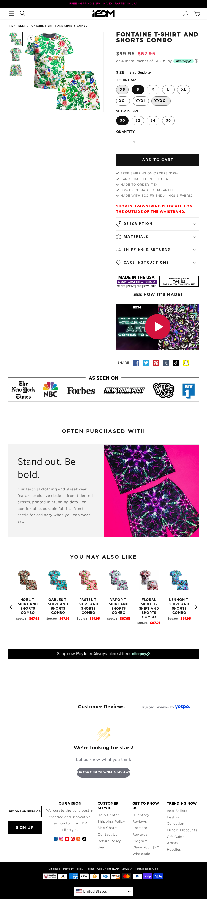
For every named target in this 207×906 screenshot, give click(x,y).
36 (168, 120)
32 (137, 120)
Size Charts (108, 827)
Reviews (139, 821)
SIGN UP (25, 827)
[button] (11, 13)
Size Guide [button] (138, 72)
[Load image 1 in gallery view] (16, 39)
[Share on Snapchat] (186, 362)
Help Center (108, 815)
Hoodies (174, 849)
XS (122, 89)
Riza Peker (17, 26)
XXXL (140, 101)
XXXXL (161, 101)
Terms (90, 868)
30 (122, 120)
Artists (172, 843)
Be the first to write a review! (103, 772)
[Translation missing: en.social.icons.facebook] (137, 362)
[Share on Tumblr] (167, 362)
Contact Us (107, 834)
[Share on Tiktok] (176, 362)
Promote (139, 827)
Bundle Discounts (182, 830)
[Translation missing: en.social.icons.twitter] (147, 362)
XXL (123, 101)
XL (183, 89)
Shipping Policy (111, 821)
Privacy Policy (73, 868)
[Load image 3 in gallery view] (16, 70)
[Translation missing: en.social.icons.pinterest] (157, 362)
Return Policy (109, 841)
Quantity (125, 132)
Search (104, 847)
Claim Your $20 (145, 847)
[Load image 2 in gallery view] (16, 55)
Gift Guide (176, 836)
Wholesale (141, 853)
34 (153, 120)
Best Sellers (177, 810)
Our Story (140, 815)
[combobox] (103, 891)
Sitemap (54, 868)
